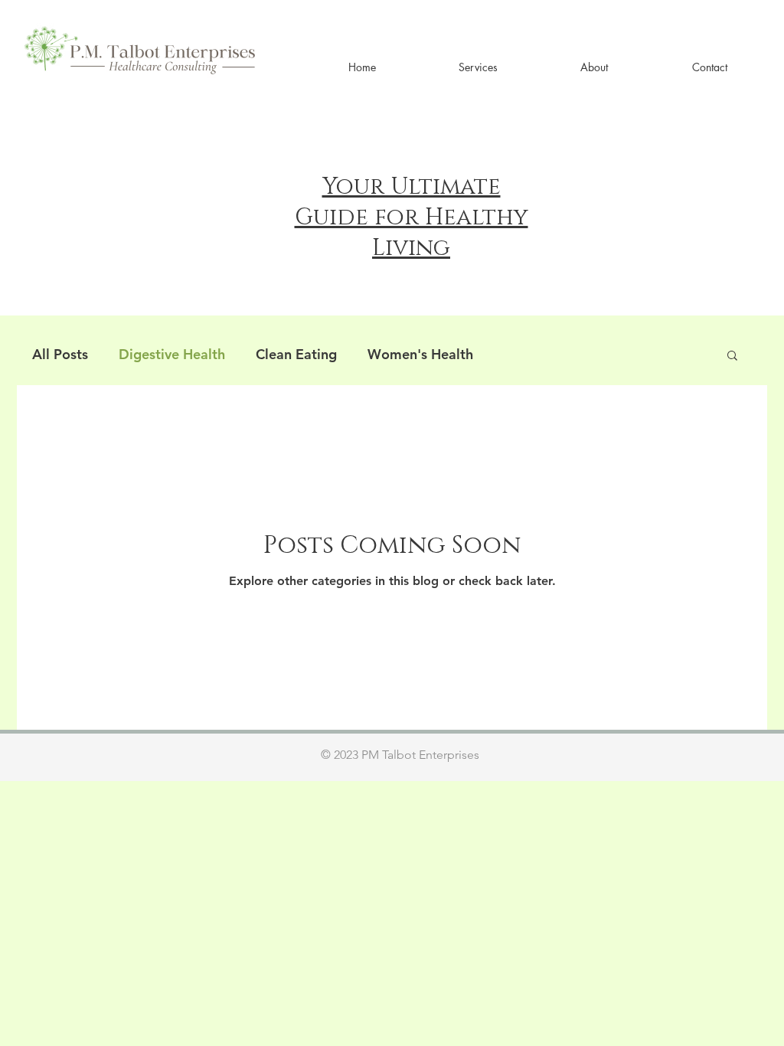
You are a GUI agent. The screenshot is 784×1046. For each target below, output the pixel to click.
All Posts (60, 354)
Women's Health (420, 354)
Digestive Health (172, 354)
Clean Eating (296, 354)
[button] (478, 67)
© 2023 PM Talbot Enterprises (400, 754)
